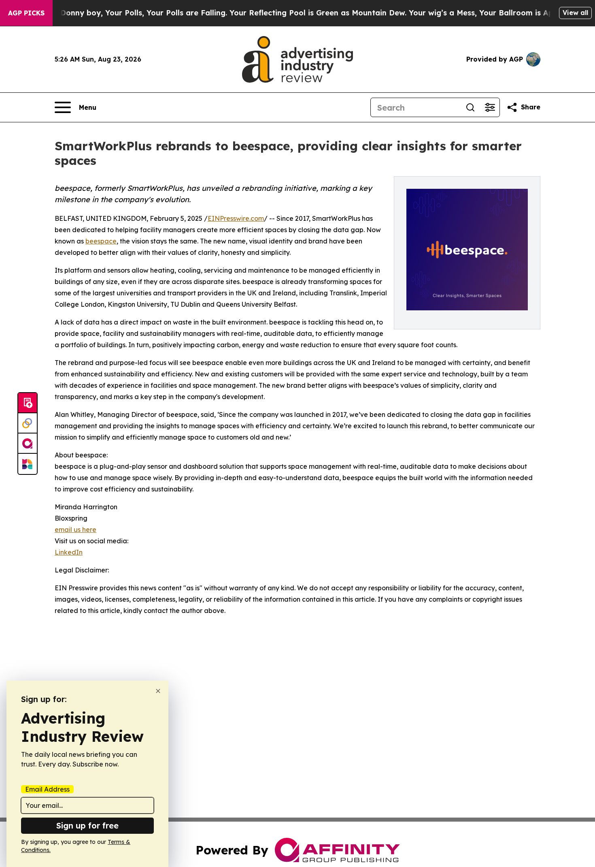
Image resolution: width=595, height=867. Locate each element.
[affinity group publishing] (27, 443)
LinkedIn (69, 552)
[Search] (470, 107)
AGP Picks (26, 13)
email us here (75, 529)
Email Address (47, 789)
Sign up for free (87, 825)
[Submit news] (27, 403)
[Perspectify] (27, 423)
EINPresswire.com (236, 218)
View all (575, 13)
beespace (101, 241)
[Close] (158, 691)
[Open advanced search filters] (489, 107)
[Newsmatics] (27, 464)
